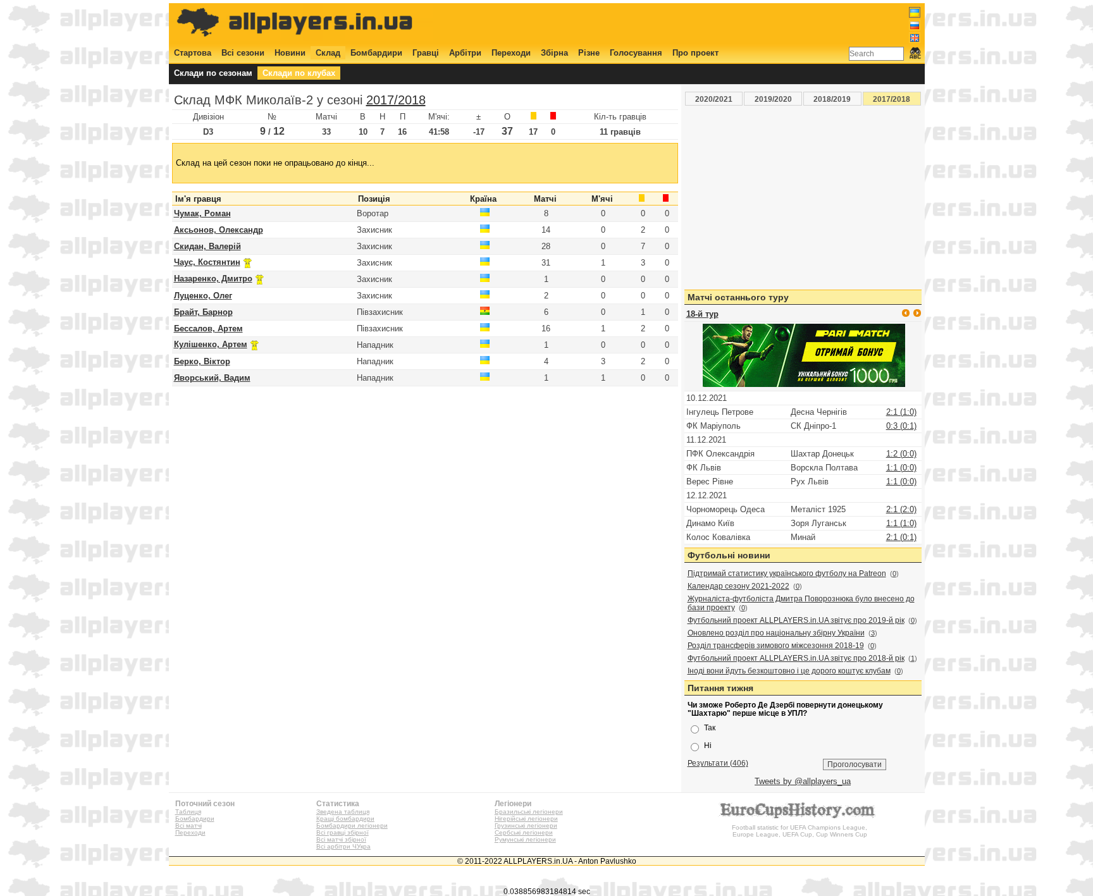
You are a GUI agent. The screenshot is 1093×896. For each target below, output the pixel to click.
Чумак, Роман (202, 213)
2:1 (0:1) (901, 537)
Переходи (511, 53)
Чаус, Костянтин (207, 262)
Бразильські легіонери (529, 811)
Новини (290, 53)
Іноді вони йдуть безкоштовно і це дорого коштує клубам (789, 670)
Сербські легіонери (524, 832)
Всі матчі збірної (341, 839)
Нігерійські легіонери (526, 818)
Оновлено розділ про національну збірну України (776, 633)
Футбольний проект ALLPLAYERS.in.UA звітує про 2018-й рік (796, 658)
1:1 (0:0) (901, 467)
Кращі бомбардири (345, 818)
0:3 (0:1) (901, 426)
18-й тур (702, 314)
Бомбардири (376, 53)
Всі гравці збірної (342, 832)
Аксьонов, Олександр (218, 230)
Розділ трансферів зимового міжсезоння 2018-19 (776, 645)
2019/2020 (773, 99)
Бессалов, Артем (208, 328)
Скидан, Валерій (207, 246)
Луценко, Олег (203, 295)
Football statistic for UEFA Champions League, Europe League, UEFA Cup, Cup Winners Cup (799, 831)
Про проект (695, 53)
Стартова (192, 53)
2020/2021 (713, 99)
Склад (328, 53)
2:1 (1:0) (901, 412)
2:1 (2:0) (901, 509)
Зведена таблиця (342, 811)
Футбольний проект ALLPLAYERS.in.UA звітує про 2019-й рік (796, 620)
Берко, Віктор (202, 361)
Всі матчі (188, 825)
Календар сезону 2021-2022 (738, 586)
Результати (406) (718, 763)
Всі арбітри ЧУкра (343, 846)
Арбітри (465, 53)
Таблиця (188, 811)
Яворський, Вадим (212, 378)
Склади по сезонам (213, 73)
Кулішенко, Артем (210, 344)
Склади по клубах (298, 73)
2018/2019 (832, 99)
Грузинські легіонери (526, 825)
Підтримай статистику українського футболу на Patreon (787, 573)
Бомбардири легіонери (352, 825)
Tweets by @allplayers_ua (803, 781)
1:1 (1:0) (901, 523)
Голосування (636, 53)
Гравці (425, 53)
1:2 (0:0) (901, 453)
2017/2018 (396, 100)
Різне (589, 53)
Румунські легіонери (525, 839)
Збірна (554, 53)
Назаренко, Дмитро (213, 278)
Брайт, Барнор (203, 312)
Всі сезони (242, 53)
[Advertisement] (690, 23)
